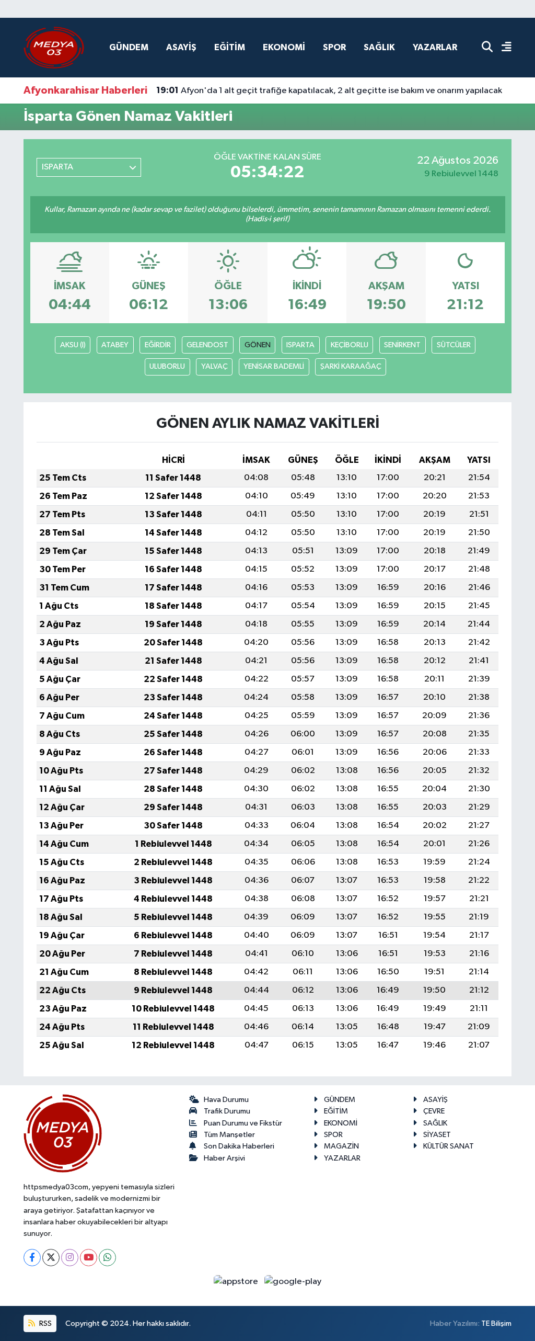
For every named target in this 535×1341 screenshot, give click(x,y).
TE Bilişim (496, 1323)
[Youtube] (88, 1257)
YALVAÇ (214, 366)
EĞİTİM (229, 47)
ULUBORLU (167, 366)
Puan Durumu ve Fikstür (243, 1123)
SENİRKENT (402, 345)
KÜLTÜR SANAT (448, 1146)
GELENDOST (207, 345)
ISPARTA (300, 345)
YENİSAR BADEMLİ (273, 366)
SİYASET (437, 1135)
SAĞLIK (379, 47)
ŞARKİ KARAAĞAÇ (350, 366)
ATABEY (115, 345)
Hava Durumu (226, 1100)
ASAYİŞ (181, 47)
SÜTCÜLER (454, 345)
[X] (51, 1257)
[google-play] (293, 1281)
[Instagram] (69, 1257)
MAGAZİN (341, 1146)
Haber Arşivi (224, 1158)
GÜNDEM (128, 47)
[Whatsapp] (107, 1257)
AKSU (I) (73, 345)
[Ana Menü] (502, 48)
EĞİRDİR (158, 345)
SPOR (334, 47)
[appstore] (237, 1281)
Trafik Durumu (227, 1111)
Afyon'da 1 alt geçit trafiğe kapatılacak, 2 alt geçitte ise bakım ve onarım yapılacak (329, 90)
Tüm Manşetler (229, 1135)
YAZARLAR (435, 47)
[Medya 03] (54, 47)
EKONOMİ (284, 47)
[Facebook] (32, 1257)
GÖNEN (258, 345)
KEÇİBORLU (349, 345)
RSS (45, 1323)
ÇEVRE (434, 1111)
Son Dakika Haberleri (239, 1146)
